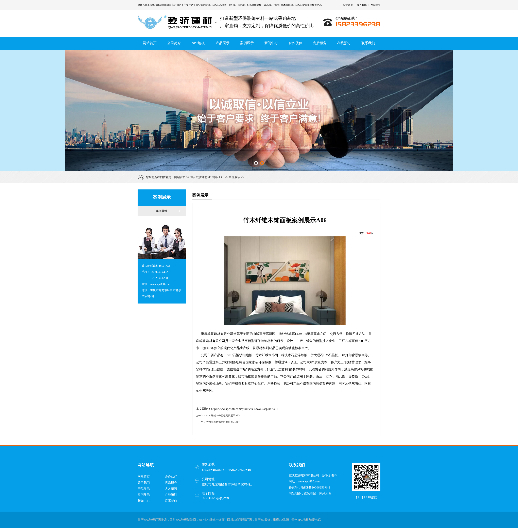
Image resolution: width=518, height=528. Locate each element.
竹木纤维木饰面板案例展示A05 (223, 415)
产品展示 (222, 43)
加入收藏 (362, 4)
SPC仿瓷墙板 (203, 4)
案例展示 (247, 43)
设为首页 (348, 4)
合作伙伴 (295, 43)
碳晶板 (267, 4)
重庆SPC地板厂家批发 (152, 519)
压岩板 (241, 4)
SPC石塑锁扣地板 (304, 4)
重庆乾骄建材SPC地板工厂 (207, 177)
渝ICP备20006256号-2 (315, 487)
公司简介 (174, 43)
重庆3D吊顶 (281, 519)
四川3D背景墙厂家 (239, 519)
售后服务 (320, 43)
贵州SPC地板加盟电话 (306, 519)
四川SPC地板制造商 (183, 519)
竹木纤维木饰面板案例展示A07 (223, 422)
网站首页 (150, 43)
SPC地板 (198, 43)
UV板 (232, 4)
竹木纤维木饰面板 (283, 4)
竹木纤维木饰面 (214, 519)
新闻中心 (271, 43)
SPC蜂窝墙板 (254, 4)
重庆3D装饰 (263, 519)
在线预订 (344, 43)
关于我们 (144, 482)
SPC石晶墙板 (219, 4)
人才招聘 (171, 488)
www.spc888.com (309, 481)
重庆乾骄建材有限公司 (159, 4)
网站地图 (375, 4)
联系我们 (368, 43)
